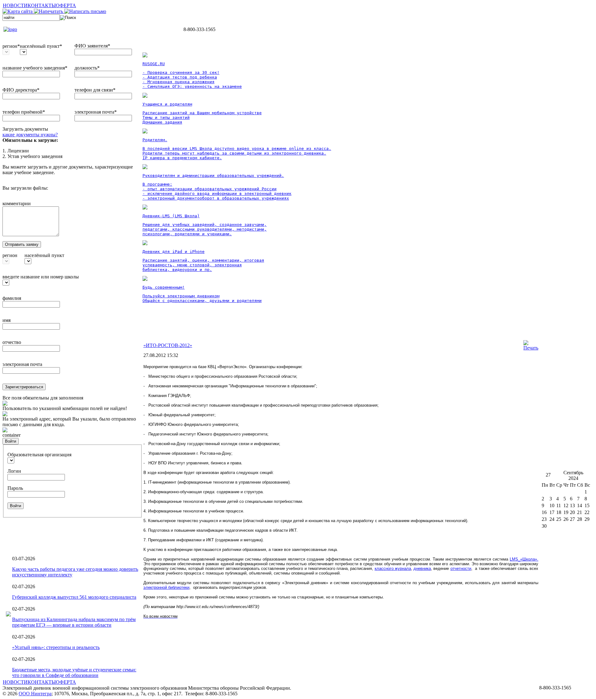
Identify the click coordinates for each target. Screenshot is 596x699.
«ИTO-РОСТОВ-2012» (167, 345)
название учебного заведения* (34, 67)
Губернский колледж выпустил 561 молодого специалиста (74, 597)
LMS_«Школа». (524, 559)
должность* (87, 67)
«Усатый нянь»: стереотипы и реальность (56, 647)
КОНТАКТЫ (42, 5)
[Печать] (530, 347)
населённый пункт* (41, 46)
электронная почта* (95, 112)
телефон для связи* (94, 89)
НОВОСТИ (15, 5)
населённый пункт (44, 255)
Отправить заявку (21, 244)
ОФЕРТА (66, 5)
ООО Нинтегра (35, 693)
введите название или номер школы (40, 276)
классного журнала (393, 568)
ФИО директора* (20, 89)
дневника (422, 568)
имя (6, 320)
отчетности (460, 568)
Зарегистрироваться (24, 387)
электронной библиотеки (166, 587)
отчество (11, 342)
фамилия (11, 298)
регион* (11, 46)
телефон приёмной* (23, 112)
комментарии (16, 203)
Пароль (15, 488)
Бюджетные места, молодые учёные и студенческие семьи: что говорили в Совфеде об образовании (74, 672)
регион (9, 255)
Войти (10, 441)
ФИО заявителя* (92, 45)
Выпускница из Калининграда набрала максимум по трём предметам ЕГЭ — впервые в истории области (74, 622)
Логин (14, 471)
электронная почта (22, 364)
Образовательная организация (39, 454)
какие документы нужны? (30, 134)
